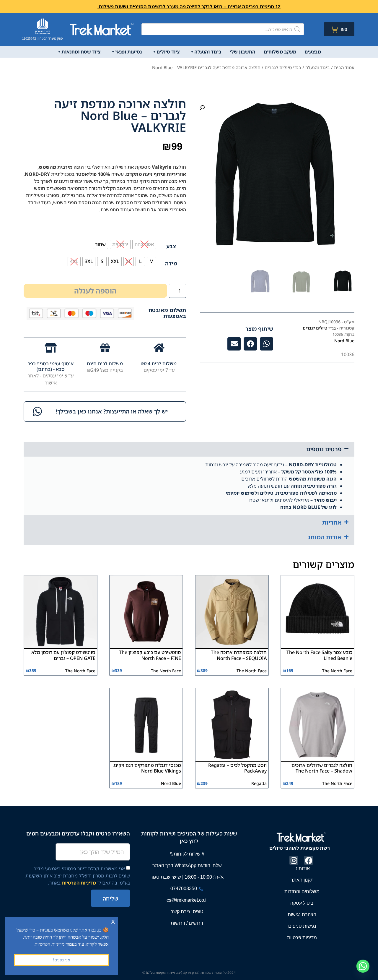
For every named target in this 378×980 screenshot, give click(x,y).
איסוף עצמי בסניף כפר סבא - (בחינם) (51, 366)
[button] (202, 108)
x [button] (113, 921)
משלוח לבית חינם (105, 363)
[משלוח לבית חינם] (105, 348)
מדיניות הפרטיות (79, 883)
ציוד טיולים (168, 51)
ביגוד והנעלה (207, 51)
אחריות (331, 522)
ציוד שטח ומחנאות (80, 51)
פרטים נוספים (323, 449)
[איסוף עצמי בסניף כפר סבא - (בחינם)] (51, 348)
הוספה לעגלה (95, 291)
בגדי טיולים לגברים (283, 67)
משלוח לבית (163, 363)
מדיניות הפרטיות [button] (49, 944)
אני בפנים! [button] (61, 960)
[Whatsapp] (362, 966)
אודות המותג (324, 537)
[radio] (144, 244)
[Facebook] (308, 860)
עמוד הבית (344, 67)
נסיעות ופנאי (128, 51)
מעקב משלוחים (280, 51)
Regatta (259, 783)
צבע (171, 246)
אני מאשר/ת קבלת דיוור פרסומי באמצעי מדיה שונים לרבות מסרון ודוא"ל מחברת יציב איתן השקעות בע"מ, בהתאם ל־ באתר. (77, 875)
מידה (171, 263)
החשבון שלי (242, 51)
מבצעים (312, 51)
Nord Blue (344, 340)
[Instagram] (293, 860)
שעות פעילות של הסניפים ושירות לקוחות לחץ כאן (189, 837)
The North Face (337, 671)
